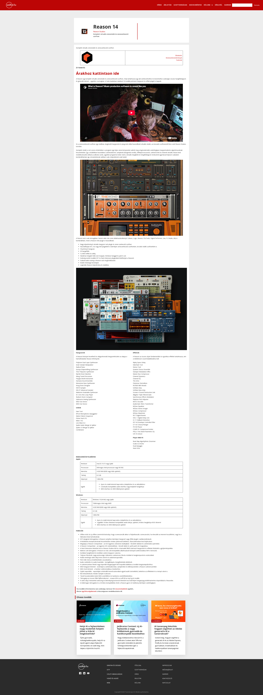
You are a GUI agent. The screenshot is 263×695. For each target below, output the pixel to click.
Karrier (165, 674)
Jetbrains (81, 621)
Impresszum (167, 665)
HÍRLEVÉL (218, 5)
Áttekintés (178, 55)
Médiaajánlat (167, 670)
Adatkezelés (167, 678)
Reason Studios (99, 31)
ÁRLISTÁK (168, 5)
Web (108, 683)
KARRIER (227, 5)
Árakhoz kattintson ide (97, 73)
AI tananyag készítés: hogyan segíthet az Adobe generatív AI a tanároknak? (168, 630)
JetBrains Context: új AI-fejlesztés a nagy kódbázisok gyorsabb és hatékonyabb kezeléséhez (131, 630)
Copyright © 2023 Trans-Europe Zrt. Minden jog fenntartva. (131, 692)
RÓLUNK (207, 5)
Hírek (137, 674)
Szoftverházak (140, 670)
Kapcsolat (166, 683)
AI (153, 621)
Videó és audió (112, 678)
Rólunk (138, 683)
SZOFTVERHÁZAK (180, 5)
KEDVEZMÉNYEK (195, 5)
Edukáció (157, 621)
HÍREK (159, 5)
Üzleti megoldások (114, 674)
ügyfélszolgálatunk (89, 591)
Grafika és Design (114, 665)
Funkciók (179, 60)
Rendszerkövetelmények (174, 58)
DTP (108, 670)
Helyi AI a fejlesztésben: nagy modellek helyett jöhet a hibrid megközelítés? (92, 630)
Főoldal (138, 665)
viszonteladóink (121, 589)
